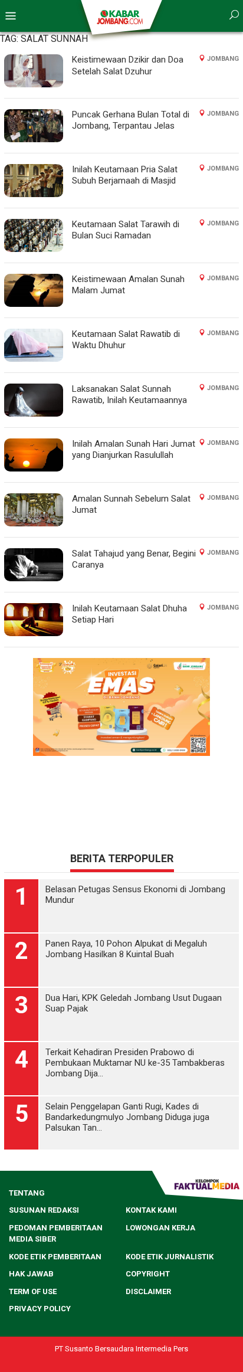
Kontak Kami (151, 1210)
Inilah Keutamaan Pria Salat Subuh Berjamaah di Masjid (125, 175)
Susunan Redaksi (44, 1210)
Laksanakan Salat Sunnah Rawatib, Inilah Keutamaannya (129, 395)
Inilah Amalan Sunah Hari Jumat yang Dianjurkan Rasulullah (133, 449)
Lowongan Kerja (160, 1227)
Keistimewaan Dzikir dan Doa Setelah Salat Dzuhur (127, 65)
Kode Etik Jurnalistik (170, 1256)
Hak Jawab (31, 1273)
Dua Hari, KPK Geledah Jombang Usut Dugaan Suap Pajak (133, 1003)
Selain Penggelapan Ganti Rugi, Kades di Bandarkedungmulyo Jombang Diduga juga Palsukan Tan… (127, 1117)
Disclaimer (148, 1291)
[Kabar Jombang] (120, 16)
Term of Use (33, 1291)
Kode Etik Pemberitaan (55, 1256)
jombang (223, 59)
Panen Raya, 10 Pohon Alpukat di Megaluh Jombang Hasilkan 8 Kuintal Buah (126, 949)
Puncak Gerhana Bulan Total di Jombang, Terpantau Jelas (130, 120)
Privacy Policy (40, 1308)
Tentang (27, 1192)
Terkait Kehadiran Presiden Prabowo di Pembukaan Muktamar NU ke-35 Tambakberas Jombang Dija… (135, 1063)
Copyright (148, 1273)
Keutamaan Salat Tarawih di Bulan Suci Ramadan (125, 230)
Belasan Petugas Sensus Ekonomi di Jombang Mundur (135, 894)
